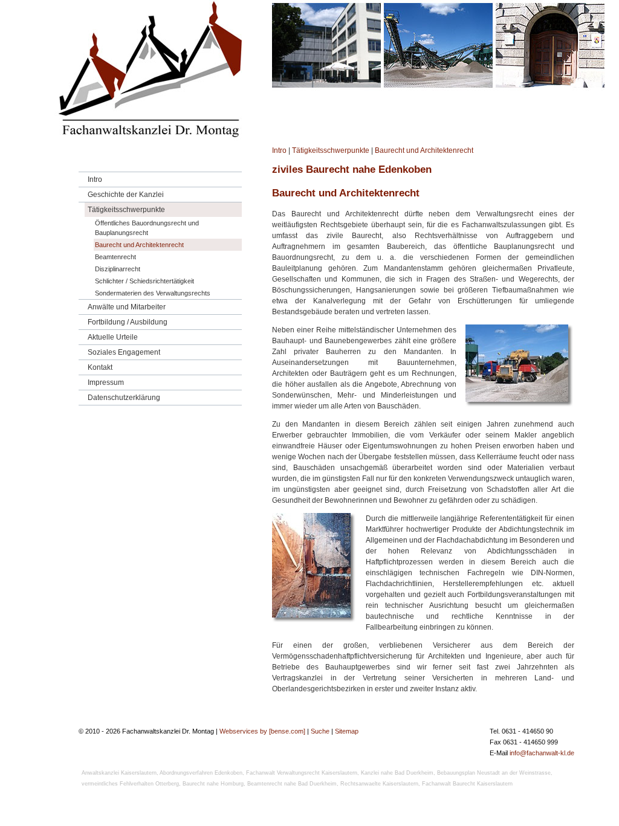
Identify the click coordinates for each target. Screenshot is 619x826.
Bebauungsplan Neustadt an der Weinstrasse (494, 773)
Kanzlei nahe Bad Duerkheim (397, 773)
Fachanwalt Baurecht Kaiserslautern (467, 784)
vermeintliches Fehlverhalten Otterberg (130, 784)
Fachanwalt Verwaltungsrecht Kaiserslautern (301, 773)
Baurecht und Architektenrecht (424, 150)
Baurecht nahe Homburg (213, 784)
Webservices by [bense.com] (262, 731)
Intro (279, 150)
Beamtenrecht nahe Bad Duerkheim (292, 784)
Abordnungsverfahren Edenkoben (201, 773)
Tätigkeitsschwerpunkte (330, 150)
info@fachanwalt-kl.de (542, 753)
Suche (320, 731)
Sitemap (346, 731)
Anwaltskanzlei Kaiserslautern (119, 773)
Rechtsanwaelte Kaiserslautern (379, 784)
